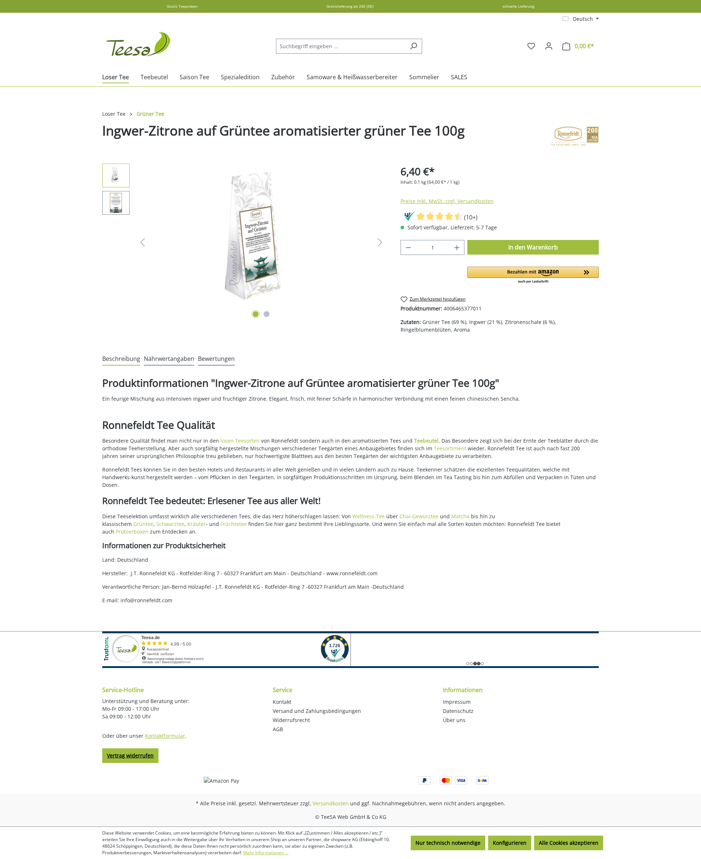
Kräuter (196, 523)
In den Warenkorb (533, 247)
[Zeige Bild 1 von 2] (255, 314)
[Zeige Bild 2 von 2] (266, 314)
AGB (278, 729)
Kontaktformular (165, 735)
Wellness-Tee (368, 516)
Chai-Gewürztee (418, 516)
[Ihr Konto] (549, 46)
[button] (533, 275)
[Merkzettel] (531, 46)
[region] (244, 242)
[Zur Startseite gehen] (138, 44)
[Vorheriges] (142, 242)
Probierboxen (132, 531)
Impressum (457, 701)
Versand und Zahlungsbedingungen (317, 710)
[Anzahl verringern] (408, 247)
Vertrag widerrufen (130, 755)
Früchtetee (234, 523)
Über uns (454, 720)
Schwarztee (170, 523)
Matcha (460, 516)
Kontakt (282, 701)
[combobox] (340, 46)
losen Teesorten (240, 440)
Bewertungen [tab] (216, 359)
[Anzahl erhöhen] (457, 247)
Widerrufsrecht (291, 720)
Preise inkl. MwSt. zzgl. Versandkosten (447, 201)
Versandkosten (331, 803)
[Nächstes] (380, 242)
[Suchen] (413, 46)
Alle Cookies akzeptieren (568, 842)
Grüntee (143, 523)
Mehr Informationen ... (265, 853)
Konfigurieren (509, 842)
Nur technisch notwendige (447, 842)
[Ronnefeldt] (574, 136)
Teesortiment (450, 448)
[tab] (121, 359)
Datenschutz (458, 710)
